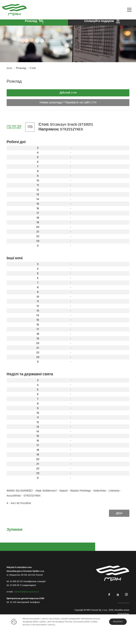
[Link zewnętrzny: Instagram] (126, 595)
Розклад (31, 21)
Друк (119, 513)
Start (9, 68)
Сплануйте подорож (99, 21)
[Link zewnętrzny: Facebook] (109, 595)
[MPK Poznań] (12, 9)
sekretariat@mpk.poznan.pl (26, 591)
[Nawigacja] (129, 10)
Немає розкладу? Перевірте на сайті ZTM (68, 102)
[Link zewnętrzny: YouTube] (118, 595)
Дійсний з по (68, 93)
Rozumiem (118, 621)
